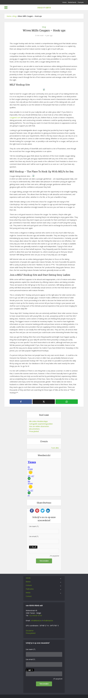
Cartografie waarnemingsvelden (41, 424)
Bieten (28, 582)
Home (64, 2)
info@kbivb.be (36, 620)
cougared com (15, 117)
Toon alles (55, 448)
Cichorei (29, 585)
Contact (29, 596)
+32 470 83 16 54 (35, 615)
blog (14, 16)
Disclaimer (30, 631)
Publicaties (30, 589)
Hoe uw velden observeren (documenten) (39, 427)
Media (28, 592)
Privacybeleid (34, 431)
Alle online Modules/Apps (38, 421)
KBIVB (28, 578)
